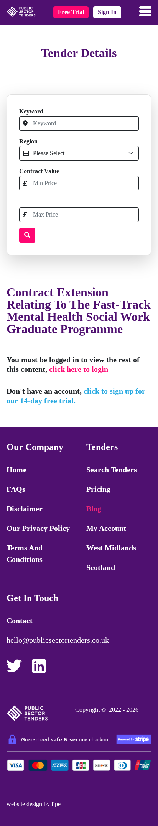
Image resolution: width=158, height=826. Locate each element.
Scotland (100, 567)
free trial (71, 12)
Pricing (98, 489)
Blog (93, 508)
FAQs (16, 489)
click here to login (78, 369)
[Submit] (27, 235)
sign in (107, 12)
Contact (20, 620)
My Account (106, 528)
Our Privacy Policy (38, 528)
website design (24, 804)
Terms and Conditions (25, 553)
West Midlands (111, 548)
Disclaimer (25, 508)
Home (16, 469)
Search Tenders (111, 469)
